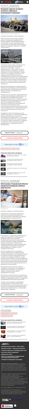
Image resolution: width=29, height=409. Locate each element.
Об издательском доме (8, 346)
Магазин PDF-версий (19, 348)
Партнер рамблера (13, 402)
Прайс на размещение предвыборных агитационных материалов (12, 357)
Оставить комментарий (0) (14, 138)
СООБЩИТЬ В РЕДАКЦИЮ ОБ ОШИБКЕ (11, 359)
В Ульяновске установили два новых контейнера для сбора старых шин (15, 160)
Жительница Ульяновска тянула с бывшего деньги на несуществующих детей (16, 322)
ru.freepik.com (4, 208)
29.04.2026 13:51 (4, 5)
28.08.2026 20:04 (5, 180)
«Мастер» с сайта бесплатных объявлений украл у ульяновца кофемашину (16, 336)
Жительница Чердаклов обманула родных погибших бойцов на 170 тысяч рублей (16, 327)
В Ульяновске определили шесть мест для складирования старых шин (16, 173)
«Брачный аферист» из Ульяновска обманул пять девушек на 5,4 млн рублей (16, 331)
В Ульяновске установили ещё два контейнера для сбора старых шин (14, 164)
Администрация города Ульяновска (10, 33)
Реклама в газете (6, 348)
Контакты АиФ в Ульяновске (9, 352)
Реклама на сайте (6, 354)
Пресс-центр (20, 346)
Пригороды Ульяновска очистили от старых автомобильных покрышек (16, 155)
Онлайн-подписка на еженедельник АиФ (13, 350)
